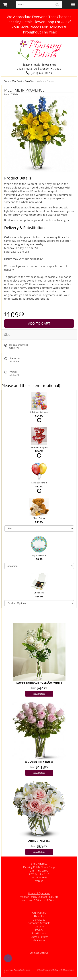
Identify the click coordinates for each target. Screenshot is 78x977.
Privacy (39, 930)
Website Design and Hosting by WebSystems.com (55, 970)
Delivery (39, 926)
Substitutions (39, 933)
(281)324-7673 (41, 73)
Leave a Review (39, 936)
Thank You (29, 81)
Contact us (39, 919)
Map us (39, 881)
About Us (39, 916)
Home (6, 81)
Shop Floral (17, 81)
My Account (39, 940)
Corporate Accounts (39, 923)
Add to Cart (39, 323)
